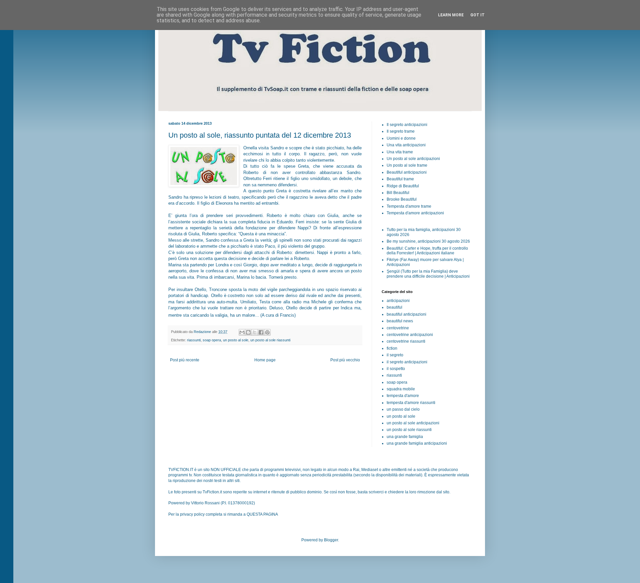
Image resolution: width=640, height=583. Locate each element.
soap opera (212, 340)
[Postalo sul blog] (248, 332)
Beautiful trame (400, 179)
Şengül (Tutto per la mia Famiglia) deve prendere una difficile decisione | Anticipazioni (428, 273)
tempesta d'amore (403, 395)
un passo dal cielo (403, 409)
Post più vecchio (345, 360)
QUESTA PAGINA (262, 514)
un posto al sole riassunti (270, 340)
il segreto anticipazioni (407, 362)
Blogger (331, 540)
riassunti (194, 340)
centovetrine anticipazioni (410, 334)
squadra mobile (401, 389)
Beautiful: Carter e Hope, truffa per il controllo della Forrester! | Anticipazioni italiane (427, 250)
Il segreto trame (401, 131)
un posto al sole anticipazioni (413, 423)
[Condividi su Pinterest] (267, 332)
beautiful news (400, 321)
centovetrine (398, 328)
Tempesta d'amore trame (409, 206)
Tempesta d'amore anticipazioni (415, 213)
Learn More (451, 15)
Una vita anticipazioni (406, 145)
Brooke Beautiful (402, 199)
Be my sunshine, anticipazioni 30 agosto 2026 (428, 241)
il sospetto (396, 368)
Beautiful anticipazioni (407, 172)
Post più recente (184, 360)
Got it (477, 15)
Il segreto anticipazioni (407, 124)
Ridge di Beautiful (403, 186)
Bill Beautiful (398, 192)
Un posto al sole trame (407, 165)
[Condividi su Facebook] (261, 332)
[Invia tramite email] (242, 332)
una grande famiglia (405, 436)
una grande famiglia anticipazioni (417, 443)
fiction (392, 348)
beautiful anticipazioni (406, 314)
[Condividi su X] (254, 332)
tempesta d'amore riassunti (411, 402)
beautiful (394, 307)
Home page (265, 360)
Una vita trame (400, 152)
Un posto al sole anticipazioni (413, 158)
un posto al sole (235, 340)
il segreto (395, 355)
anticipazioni (398, 300)
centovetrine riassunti (406, 341)
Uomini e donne (401, 138)
